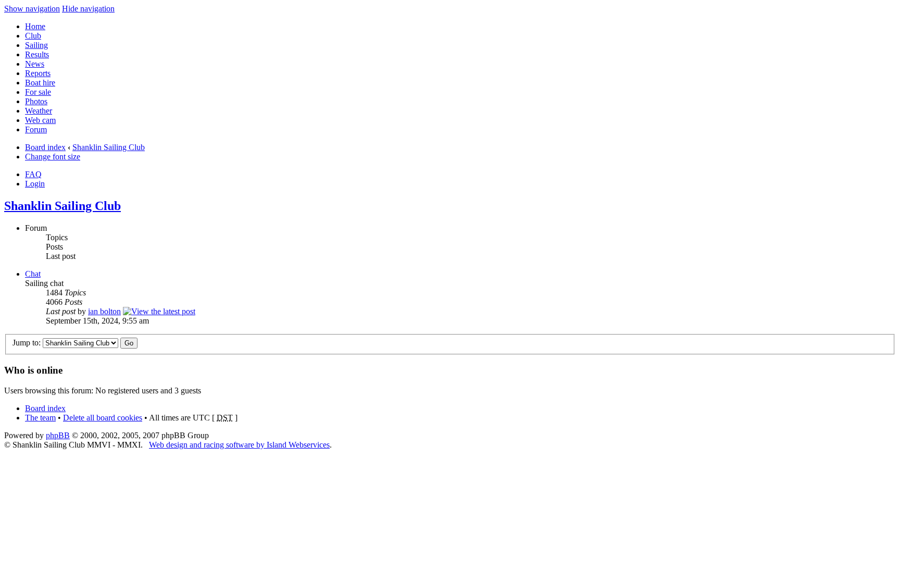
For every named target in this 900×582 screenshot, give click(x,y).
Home (35, 26)
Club (33, 35)
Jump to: (26, 342)
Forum (36, 129)
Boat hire (40, 82)
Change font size (52, 156)
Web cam (40, 120)
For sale (38, 92)
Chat (33, 273)
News (34, 63)
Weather (38, 110)
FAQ (33, 174)
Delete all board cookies (102, 417)
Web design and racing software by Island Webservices (239, 444)
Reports (38, 73)
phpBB (58, 435)
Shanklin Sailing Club (108, 147)
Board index (45, 147)
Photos (36, 101)
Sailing (36, 45)
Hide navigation (88, 8)
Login (35, 183)
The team (40, 417)
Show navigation (32, 8)
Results (37, 54)
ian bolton (104, 311)
